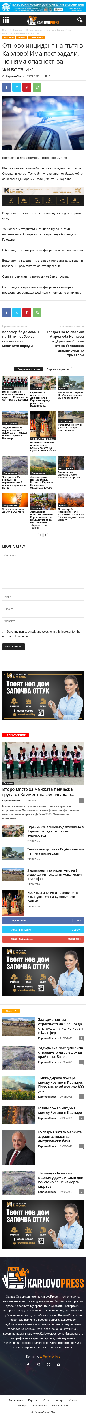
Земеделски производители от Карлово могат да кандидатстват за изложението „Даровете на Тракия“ (41, 519)
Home (5, 29)
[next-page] (45, 535)
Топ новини (36, 37)
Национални (10, 505)
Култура (22, 1405)
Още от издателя (58, 369)
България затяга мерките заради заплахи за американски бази (60, 1136)
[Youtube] (58, 1365)
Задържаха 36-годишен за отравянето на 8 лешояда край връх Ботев (14, 482)
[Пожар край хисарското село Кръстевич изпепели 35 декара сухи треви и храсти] (71, 500)
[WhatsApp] (37, 87)
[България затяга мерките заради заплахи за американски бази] (18, 1147)
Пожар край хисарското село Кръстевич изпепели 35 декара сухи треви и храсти (71, 514)
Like (78, 920)
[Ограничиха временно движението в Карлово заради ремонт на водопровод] (43, 383)
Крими (21, 37)
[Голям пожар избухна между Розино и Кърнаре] (71, 463)
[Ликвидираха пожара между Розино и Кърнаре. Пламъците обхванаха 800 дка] (43, 465)
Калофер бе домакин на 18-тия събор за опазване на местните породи (20, 339)
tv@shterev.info (50, 1356)
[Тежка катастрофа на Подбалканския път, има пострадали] (71, 383)
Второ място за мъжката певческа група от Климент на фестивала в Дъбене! (15, 395)
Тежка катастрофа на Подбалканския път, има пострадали (70, 395)
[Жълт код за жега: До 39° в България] (15, 500)
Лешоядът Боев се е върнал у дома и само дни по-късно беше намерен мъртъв (60, 1180)
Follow (75, 929)
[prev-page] (40, 535)
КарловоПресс (15, 76)
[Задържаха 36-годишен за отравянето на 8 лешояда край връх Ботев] (15, 465)
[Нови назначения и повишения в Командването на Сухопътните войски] (43, 425)
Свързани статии (29, 369)
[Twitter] (16, 87)
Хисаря (60, 1400)
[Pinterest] (26, 87)
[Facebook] (6, 87)
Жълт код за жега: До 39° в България (13, 510)
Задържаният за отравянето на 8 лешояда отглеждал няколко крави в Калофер (14, 433)
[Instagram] (38, 1365)
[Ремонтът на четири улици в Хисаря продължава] (71, 417)
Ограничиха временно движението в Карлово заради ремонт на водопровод (40, 399)
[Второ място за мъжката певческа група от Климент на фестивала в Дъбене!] (15, 383)
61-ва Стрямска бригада (43, 438)
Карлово (17, 29)
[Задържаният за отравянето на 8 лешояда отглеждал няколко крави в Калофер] (15, 418)
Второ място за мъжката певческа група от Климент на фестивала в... (38, 791)
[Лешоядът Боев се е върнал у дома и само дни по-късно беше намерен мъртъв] (18, 1183)
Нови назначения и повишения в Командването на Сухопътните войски (43, 446)
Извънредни (10, 423)
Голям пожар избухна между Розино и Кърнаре (69, 475)
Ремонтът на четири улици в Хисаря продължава (70, 427)
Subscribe (74, 939)
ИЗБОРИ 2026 (60, 1405)
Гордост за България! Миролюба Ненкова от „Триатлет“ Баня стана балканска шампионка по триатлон (65, 343)
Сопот (47, 1400)
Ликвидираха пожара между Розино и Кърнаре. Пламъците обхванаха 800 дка (41, 482)
